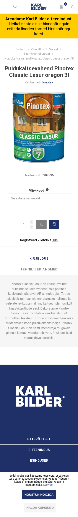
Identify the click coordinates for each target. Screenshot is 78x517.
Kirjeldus (39, 258)
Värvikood (37, 190)
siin (55, 240)
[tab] (39, 258)
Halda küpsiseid (40, 507)
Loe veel (48, 484)
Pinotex (47, 82)
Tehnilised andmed (39, 269)
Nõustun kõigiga (39, 494)
